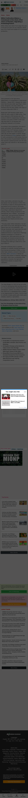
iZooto (25, 407)
